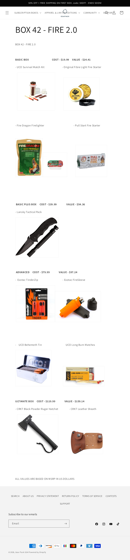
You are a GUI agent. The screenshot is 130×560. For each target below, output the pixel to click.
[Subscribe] (65, 524)
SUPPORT (65, 503)
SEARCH (15, 496)
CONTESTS (111, 496)
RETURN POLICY (70, 496)
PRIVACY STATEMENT (48, 496)
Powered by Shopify (37, 552)
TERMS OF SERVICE (92, 496)
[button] (7, 12)
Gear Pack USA (21, 552)
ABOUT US (28, 496)
